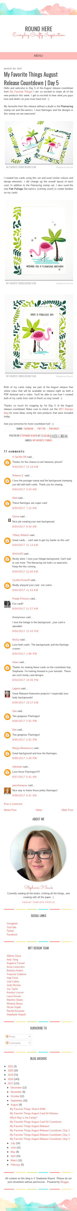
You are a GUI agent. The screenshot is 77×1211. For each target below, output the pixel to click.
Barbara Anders (15, 970)
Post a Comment (13, 804)
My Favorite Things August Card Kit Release (34, 1113)
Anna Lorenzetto (15, 966)
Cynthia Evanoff (21, 580)
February (15, 1164)
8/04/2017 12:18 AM (25, 466)
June (13, 1147)
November (16, 1092)
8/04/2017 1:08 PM (24, 653)
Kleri (14, 497)
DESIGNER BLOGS (47, 1207)
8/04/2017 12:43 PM (25, 631)
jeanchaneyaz (19, 785)
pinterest (54, 428)
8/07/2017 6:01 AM (24, 776)
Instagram (12, 923)
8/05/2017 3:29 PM (24, 758)
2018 (10, 1079)
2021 (10, 1066)
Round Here (38, 28)
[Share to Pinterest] (66, 436)
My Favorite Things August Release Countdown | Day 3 (40, 1134)
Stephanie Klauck (38, 888)
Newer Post (10, 810)
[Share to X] (59, 436)
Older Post (67, 810)
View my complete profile (38, 902)
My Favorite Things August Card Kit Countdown (35, 1121)
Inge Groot (12, 977)
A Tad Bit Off (19, 456)
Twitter (10, 930)
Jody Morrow (14, 985)
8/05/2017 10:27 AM (25, 702)
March (14, 1160)
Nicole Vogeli (14, 1007)
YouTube (11, 927)
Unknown (17, 766)
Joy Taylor (12, 988)
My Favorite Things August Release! (29, 1126)
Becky (15, 639)
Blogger (65, 1182)
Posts (11, 1036)
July (13, 1143)
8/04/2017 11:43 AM (25, 590)
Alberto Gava (14, 955)
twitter (41, 428)
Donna (15, 516)
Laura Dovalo (14, 996)
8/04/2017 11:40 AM (25, 571)
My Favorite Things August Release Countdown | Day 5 (40, 1138)
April (13, 1156)
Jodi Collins (13, 981)
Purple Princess (21, 598)
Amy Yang (12, 959)
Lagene (16, 688)
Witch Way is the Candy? (23, 1117)
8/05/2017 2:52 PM (24, 721)
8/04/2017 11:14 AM (25, 545)
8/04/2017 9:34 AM (24, 526)
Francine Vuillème (16, 974)
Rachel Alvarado (15, 1010)
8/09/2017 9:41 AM (24, 795)
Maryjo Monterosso (22, 748)
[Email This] (52, 436)
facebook (28, 428)
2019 (10, 1074)
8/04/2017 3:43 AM (24, 489)
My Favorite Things (21, 91)
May (13, 1151)
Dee (14, 711)
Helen (15, 662)
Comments (14, 1043)
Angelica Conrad (15, 963)
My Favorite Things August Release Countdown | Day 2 (40, 1130)
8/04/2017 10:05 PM (25, 680)
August (14, 1104)
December (16, 1087)
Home (39, 810)
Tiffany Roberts (20, 535)
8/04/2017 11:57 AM (25, 608)
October (15, 1096)
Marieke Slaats (15, 999)
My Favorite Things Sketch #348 (27, 1109)
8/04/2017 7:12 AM (24, 508)
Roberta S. (18, 475)
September (16, 1100)
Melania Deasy (15, 1003)
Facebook (12, 934)
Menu (38, 55)
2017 (10, 1083)
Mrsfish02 (17, 553)
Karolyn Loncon (15, 992)
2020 (10, 1070)
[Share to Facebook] (62, 436)
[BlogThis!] (55, 436)
